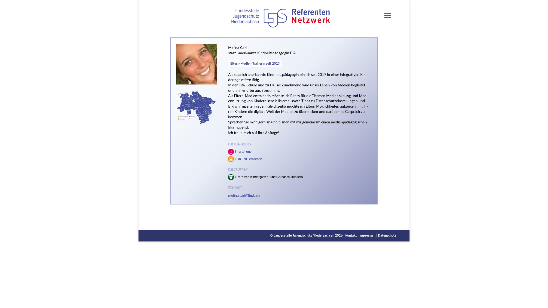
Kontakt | (352, 235)
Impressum (367, 235)
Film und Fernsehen (248, 159)
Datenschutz (387, 235)
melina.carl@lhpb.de (244, 195)
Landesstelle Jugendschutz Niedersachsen (304, 235)
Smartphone (243, 151)
